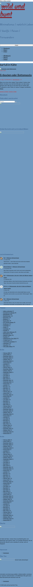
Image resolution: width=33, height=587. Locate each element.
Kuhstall (5, 330)
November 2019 (7, 357)
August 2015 (6, 415)
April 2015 (5, 422)
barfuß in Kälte (12, 91)
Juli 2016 (5, 398)
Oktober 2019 (6, 359)
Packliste (5, 336)
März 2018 (6, 378)
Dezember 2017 (7, 380)
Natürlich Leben (7, 335)
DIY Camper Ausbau (8, 322)
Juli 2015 (5, 417)
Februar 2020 (6, 353)
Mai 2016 (5, 401)
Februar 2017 (6, 391)
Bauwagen (6, 317)
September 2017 (7, 382)
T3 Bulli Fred (6, 340)
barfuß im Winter (4, 91)
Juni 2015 (5, 419)
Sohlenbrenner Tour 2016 (9, 338)
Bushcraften (6, 320)
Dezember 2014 (7, 428)
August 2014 (6, 433)
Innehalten (6, 328)
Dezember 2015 (7, 409)
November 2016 (7, 394)
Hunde (5, 327)
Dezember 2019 (7, 356)
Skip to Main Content (5, 0)
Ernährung (6, 324)
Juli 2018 (5, 374)
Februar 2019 (6, 367)
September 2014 (7, 431)
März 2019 (6, 365)
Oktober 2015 (6, 412)
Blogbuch (5, 319)
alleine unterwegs (7, 311)
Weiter (1, 88)
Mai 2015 (5, 420)
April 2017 (5, 388)
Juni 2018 (5, 375)
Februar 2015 (6, 425)
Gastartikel (6, 325)
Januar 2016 (6, 407)
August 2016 (6, 396)
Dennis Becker (7, 266)
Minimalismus (6, 333)
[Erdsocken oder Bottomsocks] (8, 69)
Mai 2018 (5, 377)
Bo (3, 79)
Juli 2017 (5, 385)
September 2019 (7, 361)
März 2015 (6, 423)
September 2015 (7, 414)
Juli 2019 (5, 364)
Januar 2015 (6, 427)
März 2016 (6, 404)
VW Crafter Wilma (7, 346)
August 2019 (6, 362)
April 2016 (5, 402)
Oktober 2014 (6, 430)
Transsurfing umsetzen (9, 341)
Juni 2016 (5, 399)
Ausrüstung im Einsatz (8, 312)
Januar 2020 (6, 354)
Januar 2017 (6, 393)
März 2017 (6, 390)
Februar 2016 (6, 406)
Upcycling (5, 345)
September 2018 (7, 372)
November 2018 (7, 369)
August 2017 (6, 383)
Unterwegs (6, 343)
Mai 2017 (5, 386)
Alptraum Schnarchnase (13, 258)
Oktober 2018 (6, 370)
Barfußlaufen (16, 79)
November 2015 (7, 410)
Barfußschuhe (6, 316)
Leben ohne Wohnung (8, 332)
